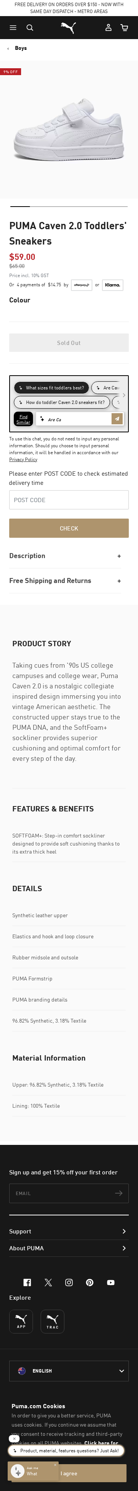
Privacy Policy (23, 459)
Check (69, 528)
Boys (21, 48)
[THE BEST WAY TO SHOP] (21, 1321)
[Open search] (30, 27)
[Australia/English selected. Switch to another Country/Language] (69, 1371)
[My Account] (108, 27)
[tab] (20, 206)
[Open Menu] (15, 27)
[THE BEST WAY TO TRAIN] (52, 1321)
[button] (15, 27)
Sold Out (68, 342)
